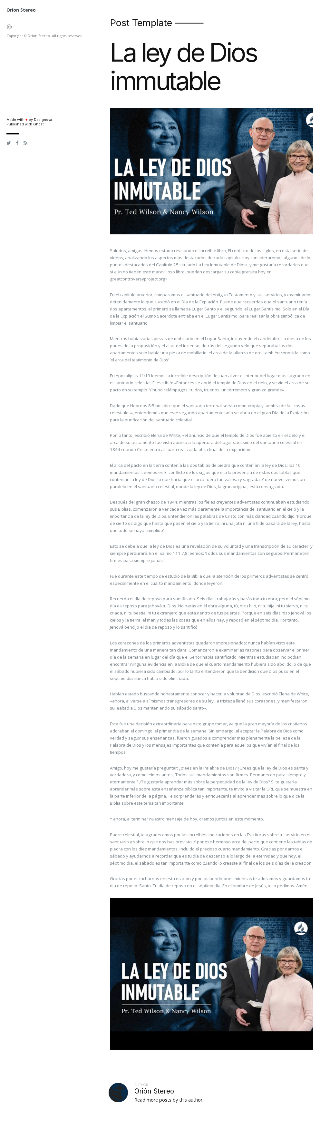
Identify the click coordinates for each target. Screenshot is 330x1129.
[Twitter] (8, 143)
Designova (43, 120)
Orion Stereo (21, 10)
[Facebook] (17, 143)
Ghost (38, 124)
